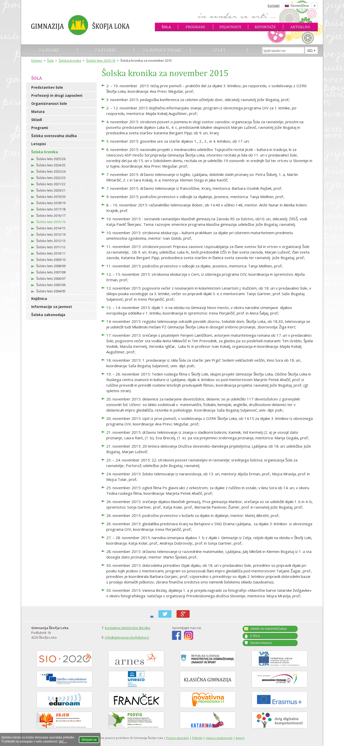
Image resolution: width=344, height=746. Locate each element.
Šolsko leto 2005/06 (50, 285)
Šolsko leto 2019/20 (50, 196)
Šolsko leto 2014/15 (50, 228)
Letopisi (38, 143)
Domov (36, 60)
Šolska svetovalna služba (54, 135)
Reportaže (265, 26)
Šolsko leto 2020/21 (50, 190)
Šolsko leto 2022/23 (50, 177)
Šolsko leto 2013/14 (50, 234)
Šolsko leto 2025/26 (50, 159)
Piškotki (197, 738)
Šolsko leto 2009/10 (50, 259)
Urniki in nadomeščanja (268, 629)
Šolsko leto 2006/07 (50, 278)
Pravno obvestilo (177, 738)
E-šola (255, 636)
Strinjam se (89, 739)
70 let (219, 50)
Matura (38, 111)
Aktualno (300, 26)
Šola (166, 26)
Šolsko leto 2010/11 (50, 253)
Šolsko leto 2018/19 (50, 203)
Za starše (105, 50)
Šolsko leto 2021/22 (50, 184)
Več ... (63, 741)
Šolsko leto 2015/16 (100, 60)
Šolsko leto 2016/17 (50, 215)
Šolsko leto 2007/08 (50, 272)
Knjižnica (39, 298)
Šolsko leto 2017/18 (50, 209)
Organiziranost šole (49, 103)
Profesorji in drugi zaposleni (56, 95)
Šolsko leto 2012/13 (50, 240)
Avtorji (240, 738)
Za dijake (49, 50)
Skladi (36, 119)
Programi (195, 26)
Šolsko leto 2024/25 (50, 165)
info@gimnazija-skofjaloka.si (127, 637)
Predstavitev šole (47, 87)
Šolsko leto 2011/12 (50, 247)
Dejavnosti (230, 26)
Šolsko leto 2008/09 (50, 266)
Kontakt (274, 5)
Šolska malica (261, 643)
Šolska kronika (70, 60)
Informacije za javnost (51, 306)
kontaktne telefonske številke (127, 628)
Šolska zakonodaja (48, 314)
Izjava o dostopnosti (219, 738)
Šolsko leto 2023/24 (50, 171)
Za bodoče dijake (162, 50)
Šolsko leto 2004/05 (50, 291)
